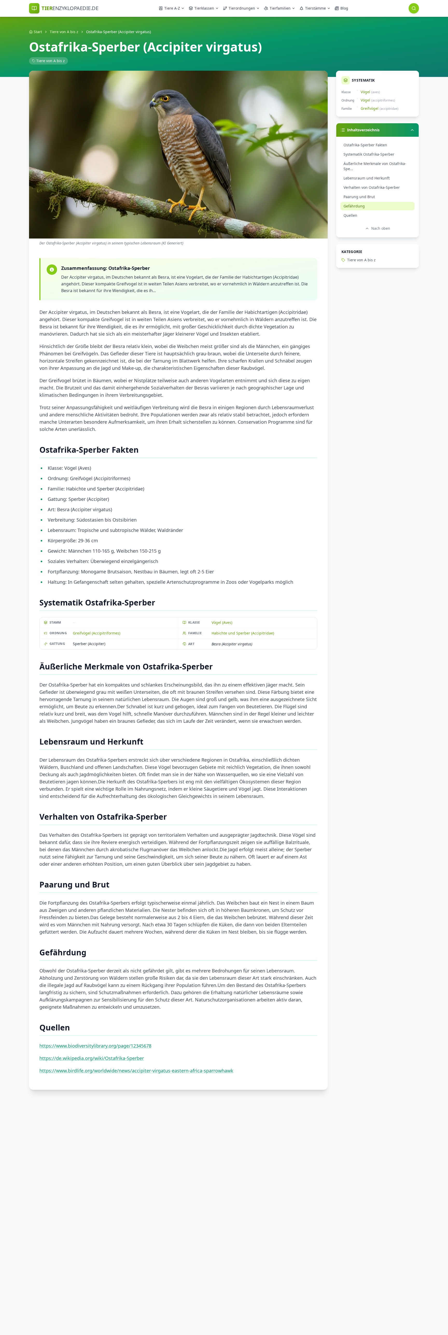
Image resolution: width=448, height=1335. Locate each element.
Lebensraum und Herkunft (367, 178)
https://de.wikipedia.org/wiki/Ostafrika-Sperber (91, 1058)
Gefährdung (354, 206)
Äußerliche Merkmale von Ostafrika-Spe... (375, 166)
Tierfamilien (280, 8)
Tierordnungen (242, 8)
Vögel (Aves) (222, 622)
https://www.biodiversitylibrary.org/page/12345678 (95, 1046)
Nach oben (380, 228)
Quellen (350, 215)
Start (38, 31)
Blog (344, 8)
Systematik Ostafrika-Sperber (369, 154)
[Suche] (414, 8)
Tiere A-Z (172, 8)
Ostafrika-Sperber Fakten (365, 144)
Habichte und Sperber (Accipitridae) (243, 633)
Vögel (365, 91)
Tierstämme (315, 8)
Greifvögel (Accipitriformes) (96, 633)
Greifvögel (370, 108)
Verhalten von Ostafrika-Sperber (372, 187)
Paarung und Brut (359, 196)
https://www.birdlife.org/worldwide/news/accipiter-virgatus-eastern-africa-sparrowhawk (136, 1070)
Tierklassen (204, 8)
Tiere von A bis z (64, 31)
